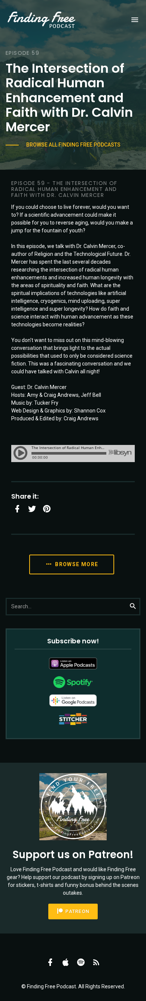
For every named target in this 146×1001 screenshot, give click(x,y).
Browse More (76, 564)
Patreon (76, 911)
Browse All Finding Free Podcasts (73, 145)
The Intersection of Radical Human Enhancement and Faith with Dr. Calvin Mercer (69, 97)
